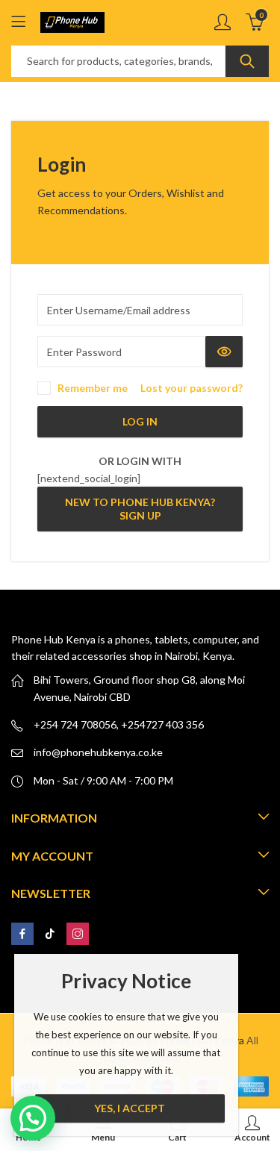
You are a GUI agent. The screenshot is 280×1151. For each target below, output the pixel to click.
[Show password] (224, 351)
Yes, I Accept (129, 1108)
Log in (140, 421)
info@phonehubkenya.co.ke (98, 752)
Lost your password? (191, 387)
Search (247, 61)
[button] (32, 1118)
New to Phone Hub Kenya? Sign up (140, 509)
